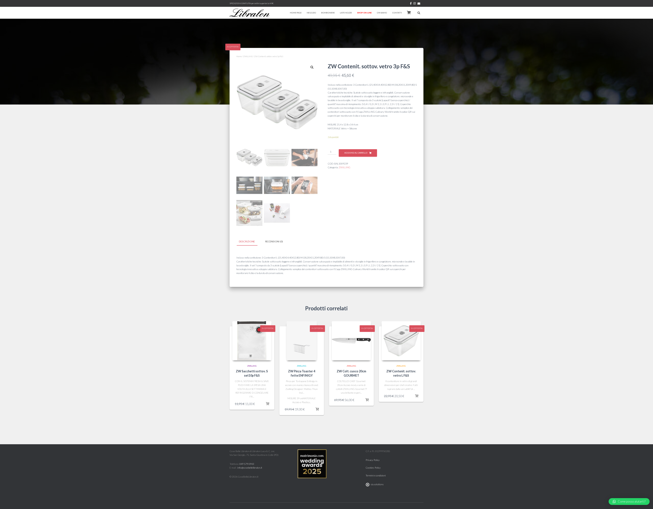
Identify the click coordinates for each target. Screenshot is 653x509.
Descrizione (247, 241)
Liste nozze (346, 12)
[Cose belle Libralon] (249, 13)
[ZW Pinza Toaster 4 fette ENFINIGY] (302, 340)
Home (239, 56)
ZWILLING (248, 56)
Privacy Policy (373, 460)
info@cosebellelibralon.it (249, 467)
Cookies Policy (373, 467)
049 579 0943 (246, 463)
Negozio (311, 12)
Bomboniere (328, 12)
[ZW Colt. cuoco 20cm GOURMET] (351, 340)
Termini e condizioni (376, 475)
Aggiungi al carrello (355, 152)
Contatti (397, 12)
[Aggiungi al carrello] (267, 404)
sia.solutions (377, 484)
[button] (629, 501)
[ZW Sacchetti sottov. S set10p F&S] (251, 340)
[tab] (249, 242)
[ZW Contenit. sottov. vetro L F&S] (401, 340)
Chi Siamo (382, 12)
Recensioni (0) (274, 241)
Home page (296, 12)
